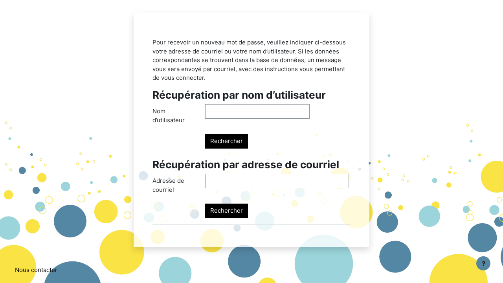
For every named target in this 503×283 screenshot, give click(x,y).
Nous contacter (36, 270)
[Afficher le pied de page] (483, 263)
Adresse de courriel (168, 185)
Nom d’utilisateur (168, 115)
